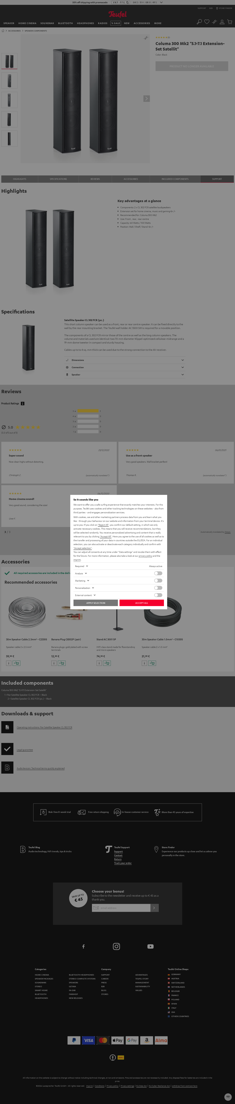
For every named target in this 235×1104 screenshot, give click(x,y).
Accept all (141, 602)
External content (83, 595)
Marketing (80, 580)
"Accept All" (105, 536)
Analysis (79, 573)
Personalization (82, 587)
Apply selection (95, 602)
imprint (77, 559)
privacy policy (145, 555)
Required (79, 566)
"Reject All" (103, 524)
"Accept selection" (82, 548)
